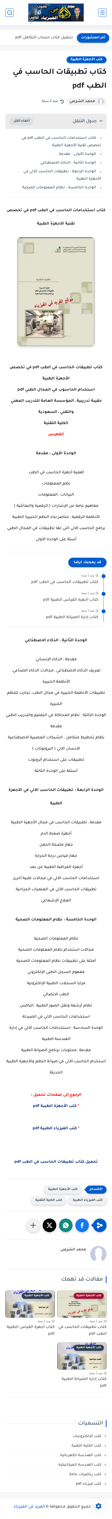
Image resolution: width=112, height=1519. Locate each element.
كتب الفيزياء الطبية (87, 1200)
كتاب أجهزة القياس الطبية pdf (70, 600)
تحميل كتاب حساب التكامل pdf (44, 38)
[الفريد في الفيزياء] (56, 13)
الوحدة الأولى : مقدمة (77, 154)
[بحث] (9, 12)
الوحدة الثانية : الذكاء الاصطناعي (68, 163)
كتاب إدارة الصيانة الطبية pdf (72, 617)
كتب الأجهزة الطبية (86, 60)
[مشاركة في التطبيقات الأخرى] (33, 1225)
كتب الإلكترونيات (87, 1436)
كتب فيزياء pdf (89, 1484)
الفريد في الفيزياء (29, 1507)
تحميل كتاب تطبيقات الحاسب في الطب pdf (56, 1162)
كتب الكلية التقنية (48, 1200)
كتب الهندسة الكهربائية (81, 1455)
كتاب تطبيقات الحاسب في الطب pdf (64, 582)
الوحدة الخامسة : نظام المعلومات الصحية (59, 188)
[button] (82, 1225)
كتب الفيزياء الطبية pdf (56, 1129)
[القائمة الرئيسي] (102, 12)
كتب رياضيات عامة (85, 1474)
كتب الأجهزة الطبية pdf (55, 1106)
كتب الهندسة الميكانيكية (80, 1465)
